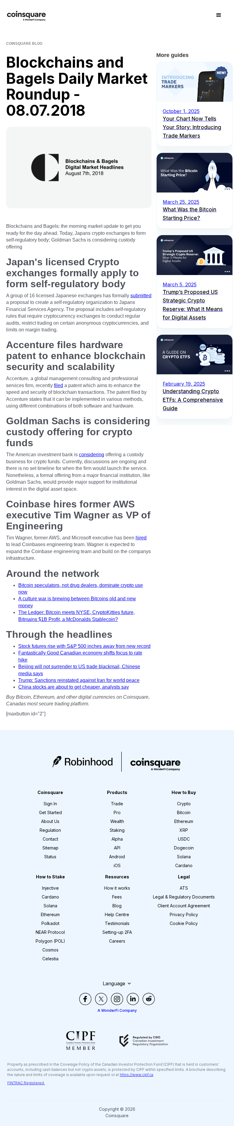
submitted (140, 295)
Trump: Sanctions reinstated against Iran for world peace (79, 680)
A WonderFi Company (117, 1010)
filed (58, 385)
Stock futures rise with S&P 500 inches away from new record (84, 646)
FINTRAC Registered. (26, 1083)
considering (91, 454)
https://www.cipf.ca (136, 1074)
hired (141, 537)
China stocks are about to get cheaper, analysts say (73, 687)
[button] (219, 15)
